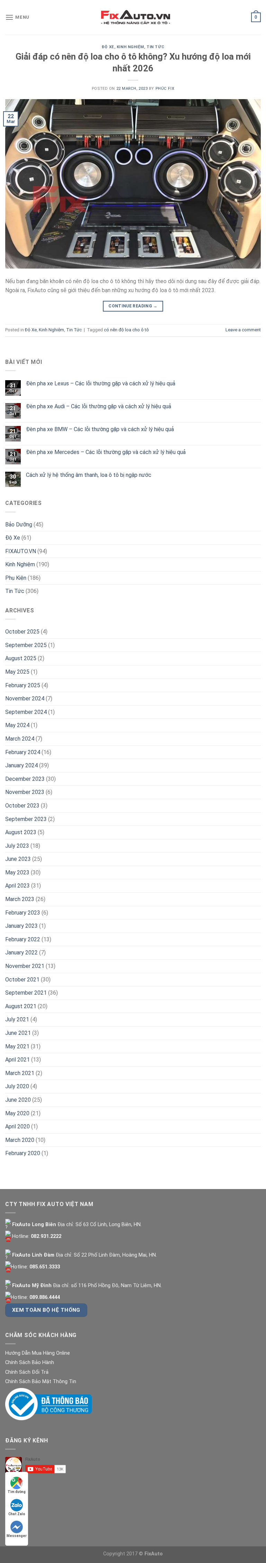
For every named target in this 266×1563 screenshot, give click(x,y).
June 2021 (18, 1033)
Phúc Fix (165, 88)
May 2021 (17, 1046)
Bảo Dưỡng (18, 524)
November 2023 (24, 792)
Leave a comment (243, 329)
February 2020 (22, 1153)
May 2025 (17, 672)
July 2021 (17, 1019)
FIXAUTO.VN (20, 551)
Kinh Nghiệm (130, 47)
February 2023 (22, 912)
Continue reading (133, 306)
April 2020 (17, 1126)
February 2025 (22, 685)
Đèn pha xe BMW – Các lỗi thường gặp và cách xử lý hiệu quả (100, 429)
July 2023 (17, 845)
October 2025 (22, 631)
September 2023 (26, 819)
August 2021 (20, 1006)
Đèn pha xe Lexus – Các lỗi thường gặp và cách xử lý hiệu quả (100, 383)
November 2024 (24, 698)
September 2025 (26, 645)
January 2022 (21, 952)
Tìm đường (17, 1492)
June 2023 (18, 859)
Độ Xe (108, 47)
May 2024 (17, 725)
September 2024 (26, 712)
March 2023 (19, 899)
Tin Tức (155, 47)
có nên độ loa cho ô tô (126, 329)
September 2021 (26, 992)
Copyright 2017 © (133, 1554)
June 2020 (18, 1100)
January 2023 (21, 926)
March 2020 (19, 1140)
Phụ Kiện (15, 578)
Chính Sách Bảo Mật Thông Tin (40, 1382)
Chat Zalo (16, 1514)
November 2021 (24, 966)
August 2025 (20, 658)
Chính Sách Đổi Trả (26, 1372)
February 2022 (22, 939)
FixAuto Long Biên (33, 1225)
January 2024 (21, 765)
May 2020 (17, 1113)
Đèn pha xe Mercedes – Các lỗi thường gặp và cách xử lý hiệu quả (106, 452)
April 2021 (17, 1059)
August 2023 (20, 832)
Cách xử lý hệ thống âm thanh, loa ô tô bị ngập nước (88, 475)
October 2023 (22, 805)
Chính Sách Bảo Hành (29, 1362)
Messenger (17, 1536)
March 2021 (19, 1073)
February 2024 (22, 752)
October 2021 (22, 979)
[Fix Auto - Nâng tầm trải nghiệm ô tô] (135, 17)
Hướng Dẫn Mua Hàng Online (37, 1353)
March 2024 (19, 738)
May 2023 (17, 872)
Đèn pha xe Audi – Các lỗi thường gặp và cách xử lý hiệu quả (98, 406)
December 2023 (25, 779)
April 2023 (17, 885)
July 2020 (17, 1086)
